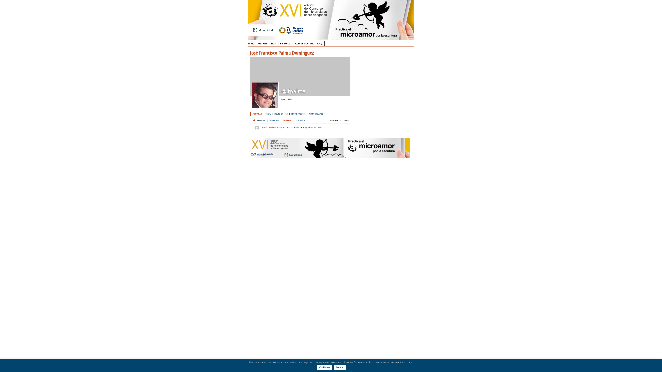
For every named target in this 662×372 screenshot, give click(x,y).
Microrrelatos (316, 114)
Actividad (257, 114)
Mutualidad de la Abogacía (264, 30)
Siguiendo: (280, 114)
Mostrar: (334, 120)
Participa (262, 43)
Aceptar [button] (340, 367)
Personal (261, 121)
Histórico (285, 43)
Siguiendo (287, 121)
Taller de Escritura (303, 43)
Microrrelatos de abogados (299, 127)
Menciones (274, 121)
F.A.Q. (320, 43)
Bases (274, 43)
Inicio (251, 43)
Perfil (268, 114)
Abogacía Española (291, 30)
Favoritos (300, 121)
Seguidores (297, 114)
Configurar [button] (324, 367)
